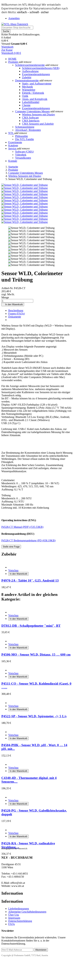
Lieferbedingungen (18, 908)
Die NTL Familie (24, 139)
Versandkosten (23, 157)
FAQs (11, 924)
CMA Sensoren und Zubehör (38, 123)
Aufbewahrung (30, 71)
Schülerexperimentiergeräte (30, 65)
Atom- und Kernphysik (34, 99)
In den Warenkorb (13, 304)
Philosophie (21, 136)
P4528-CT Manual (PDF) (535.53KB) (22, 526)
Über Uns (13, 914)
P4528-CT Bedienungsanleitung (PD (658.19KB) (28, 540)
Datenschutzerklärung (20, 920)
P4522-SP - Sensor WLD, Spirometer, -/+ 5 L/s (33, 716)
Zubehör (26, 77)
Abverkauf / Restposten (28, 129)
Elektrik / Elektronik (33, 92)
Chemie (26, 105)
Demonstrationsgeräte (27, 80)
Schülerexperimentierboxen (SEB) (40, 68)
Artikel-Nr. (7, 288)
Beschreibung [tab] (15, 310)
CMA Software (30, 117)
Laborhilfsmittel (30, 102)
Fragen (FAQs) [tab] (16, 313)
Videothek (20, 154)
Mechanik (27, 86)
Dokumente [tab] (14, 316)
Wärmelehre (28, 89)
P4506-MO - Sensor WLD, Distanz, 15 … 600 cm (36, 654)
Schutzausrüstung (24, 126)
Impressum (14, 917)
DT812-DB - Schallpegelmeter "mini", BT (31, 625)
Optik (25, 95)
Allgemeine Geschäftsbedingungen (27, 911)
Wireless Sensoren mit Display (38, 114)
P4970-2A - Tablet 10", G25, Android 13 (30, 580)
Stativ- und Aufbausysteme (36, 83)
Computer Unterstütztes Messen (32, 111)
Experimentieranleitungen (36, 74)
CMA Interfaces (30, 120)
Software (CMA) (24, 151)
